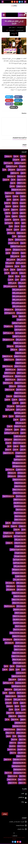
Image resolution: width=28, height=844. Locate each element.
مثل (9, 446)
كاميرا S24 (7, 440)
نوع (17, 669)
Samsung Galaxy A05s (19, 763)
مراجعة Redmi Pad (19, 516)
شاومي (15, 403)
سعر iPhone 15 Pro (19, 366)
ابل (4, 170)
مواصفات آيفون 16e (19, 556)
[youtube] (17, 2)
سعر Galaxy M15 (20, 363)
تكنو (8, 253)
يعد (10, 709)
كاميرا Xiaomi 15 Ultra (19, 443)
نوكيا (11, 669)
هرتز (5, 693)
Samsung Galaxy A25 (19, 769)
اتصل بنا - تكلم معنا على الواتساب (16, 822)
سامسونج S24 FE (9, 313)
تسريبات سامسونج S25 (19, 250)
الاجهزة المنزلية (20, 193)
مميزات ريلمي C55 (19, 540)
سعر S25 (12, 386)
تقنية (23, 253)
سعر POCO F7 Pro (9, 373)
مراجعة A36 (21, 476)
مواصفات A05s (20, 583)
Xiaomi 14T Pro (11, 779)
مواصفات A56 (21, 589)
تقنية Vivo (15, 253)
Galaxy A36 (21, 716)
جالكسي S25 (9, 263)
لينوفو (22, 446)
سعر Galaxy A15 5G (19, 356)
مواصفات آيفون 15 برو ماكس (17, 550)
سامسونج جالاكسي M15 (18, 303)
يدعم (17, 709)
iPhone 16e (21, 736)
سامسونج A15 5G (20, 310)
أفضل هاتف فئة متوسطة (18, 190)
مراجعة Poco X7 (20, 510)
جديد (23, 266)
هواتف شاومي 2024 (19, 699)
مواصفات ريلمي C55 (19, 566)
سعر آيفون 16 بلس (19, 330)
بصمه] (8, 230)
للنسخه (8, 443)
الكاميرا (22, 210)
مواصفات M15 (20, 606)
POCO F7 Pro (21, 746)
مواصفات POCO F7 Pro (19, 616)
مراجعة (8, 450)
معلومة (13, 526)
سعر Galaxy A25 (7, 356)
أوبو (23, 223)
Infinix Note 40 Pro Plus (18, 726)
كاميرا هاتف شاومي (19, 436)
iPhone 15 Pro (21, 729)
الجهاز (22, 200)
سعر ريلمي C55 (20, 340)
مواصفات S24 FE (20, 643)
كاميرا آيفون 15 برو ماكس (11, 433)
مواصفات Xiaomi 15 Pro (18, 653)
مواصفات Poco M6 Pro (19, 619)
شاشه (22, 403)
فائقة (22, 430)
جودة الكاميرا (21, 270)
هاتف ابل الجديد (20, 673)
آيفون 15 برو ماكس (19, 163)
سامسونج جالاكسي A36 (18, 293)
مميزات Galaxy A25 (19, 543)
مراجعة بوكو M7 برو (19, 460)
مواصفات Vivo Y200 (19, 646)
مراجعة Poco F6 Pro (7, 496)
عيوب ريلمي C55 (20, 423)
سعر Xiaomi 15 (9, 390)
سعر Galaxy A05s (20, 353)
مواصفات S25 (9, 643)
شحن (11, 416)
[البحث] (3, 2)
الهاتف (7, 213)
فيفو (16, 430)
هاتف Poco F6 (21, 693)
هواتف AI (8, 699)
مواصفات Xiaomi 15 (19, 649)
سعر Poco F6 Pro (10, 370)
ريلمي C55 (21, 283)
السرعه (22, 203)
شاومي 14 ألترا (20, 406)
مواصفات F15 (10, 589)
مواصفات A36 (10, 586)
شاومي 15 (10, 406)
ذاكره (22, 280)
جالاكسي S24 (10, 260)
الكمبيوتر (14, 210)
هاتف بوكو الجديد (20, 683)
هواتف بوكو (21, 696)
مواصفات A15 (9, 583)
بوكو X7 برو (21, 236)
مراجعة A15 (21, 473)
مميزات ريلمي (7, 536)
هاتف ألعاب (21, 679)
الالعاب (15, 196)
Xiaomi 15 (21, 783)
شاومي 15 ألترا (20, 410)
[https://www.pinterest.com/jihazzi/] (10, 842)
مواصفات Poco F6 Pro (19, 609)
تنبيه (23, 256)
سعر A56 (13, 350)
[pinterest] (15, 2)
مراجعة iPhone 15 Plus (18, 490)
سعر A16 (10, 346)
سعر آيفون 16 (8, 326)
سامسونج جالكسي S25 (18, 306)
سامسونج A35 (8, 310)
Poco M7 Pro (11, 749)
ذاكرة (10, 276)
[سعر (15, 156)
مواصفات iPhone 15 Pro (18, 603)
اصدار (12, 186)
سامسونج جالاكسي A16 (18, 290)
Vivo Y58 (22, 776)
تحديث (22, 243)
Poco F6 (13, 739)
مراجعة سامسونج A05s (18, 463)
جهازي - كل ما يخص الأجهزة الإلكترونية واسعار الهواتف (14, 838)
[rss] (12, 2)
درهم (6, 273)
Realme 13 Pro (20, 756)
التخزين (7, 196)
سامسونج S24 (20, 313)
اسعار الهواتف (20, 186)
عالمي (22, 420)
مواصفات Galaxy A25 (19, 596)
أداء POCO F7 (21, 183)
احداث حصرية (21, 180)
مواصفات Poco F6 (9, 606)
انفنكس (15, 220)
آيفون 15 (16, 160)
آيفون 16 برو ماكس (11, 166)
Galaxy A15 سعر (20, 713)
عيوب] (9, 426)
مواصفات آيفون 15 (19, 546)
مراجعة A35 (11, 473)
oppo (8, 736)
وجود (23, 706)
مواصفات (9, 543)
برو (10, 226)
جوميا (12, 270)
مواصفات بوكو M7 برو (19, 563)
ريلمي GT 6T (12, 283)
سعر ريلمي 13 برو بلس (18, 336)
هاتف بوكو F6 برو (8, 683)
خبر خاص (14, 273)
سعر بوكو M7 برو (8, 333)
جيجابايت (22, 273)
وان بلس (8, 703)
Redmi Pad (7, 759)
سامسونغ (22, 316)
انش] (23, 220)
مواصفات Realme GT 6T (18, 636)
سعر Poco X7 (21, 380)
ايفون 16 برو (8, 223)
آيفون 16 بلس (21, 170)
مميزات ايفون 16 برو (19, 536)
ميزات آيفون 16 (20, 666)
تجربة (10, 240)
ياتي (23, 709)
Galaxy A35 (9, 713)
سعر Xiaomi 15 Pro (19, 393)
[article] (14, 122)
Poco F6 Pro (21, 743)
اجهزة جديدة (11, 30)
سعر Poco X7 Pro (10, 380)
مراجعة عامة (9, 470)
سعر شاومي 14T (20, 346)
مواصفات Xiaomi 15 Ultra (18, 656)
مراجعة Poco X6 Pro (19, 506)
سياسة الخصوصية (20, 825)
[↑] (14, 833)
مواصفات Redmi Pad (19, 639)
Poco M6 (12, 746)
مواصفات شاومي (20, 576)
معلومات (22, 526)
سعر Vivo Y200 (20, 390)
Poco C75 (22, 739)
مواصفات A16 (21, 586)
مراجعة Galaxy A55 (19, 486)
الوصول (14, 216)
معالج (7, 523)
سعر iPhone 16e (7, 366)
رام (16, 280)
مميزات (16, 530)
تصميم (7, 250)
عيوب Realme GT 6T (19, 426)
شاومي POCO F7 (20, 416)
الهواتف (22, 216)
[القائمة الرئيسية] (4, 15)
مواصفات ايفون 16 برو (19, 560)
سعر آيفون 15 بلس (19, 326)
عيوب (15, 420)
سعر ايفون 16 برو (20, 333)
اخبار (13, 180)
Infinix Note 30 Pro (19, 723)
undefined (21, 15)
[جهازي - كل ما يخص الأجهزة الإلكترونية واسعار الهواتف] (14, 6)
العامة (15, 206)
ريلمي (10, 280)
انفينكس (8, 220)
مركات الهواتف (20, 829)
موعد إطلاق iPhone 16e (18, 659)
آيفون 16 (22, 166)
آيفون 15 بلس (8, 163)
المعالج (22, 213)
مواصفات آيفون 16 (19, 553)
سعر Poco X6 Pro (8, 376)
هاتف (4, 669)
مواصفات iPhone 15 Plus (18, 599)
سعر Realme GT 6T (19, 383)
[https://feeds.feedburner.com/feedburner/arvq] (8, 842)
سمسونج (22, 400)
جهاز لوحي (8, 266)
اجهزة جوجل (11, 176)
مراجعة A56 (11, 476)
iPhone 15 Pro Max (9, 729)
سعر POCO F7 (21, 373)
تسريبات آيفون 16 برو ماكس (17, 246)
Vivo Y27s (8, 773)
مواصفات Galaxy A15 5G (18, 593)
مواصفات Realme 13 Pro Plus (17, 633)
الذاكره (15, 200)
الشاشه (7, 203)
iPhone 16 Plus (20, 733)
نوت (23, 669)
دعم (23, 276)
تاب (14, 236)
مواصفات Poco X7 (20, 626)
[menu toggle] (25, 2)
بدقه (16, 226)
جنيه (16, 266)
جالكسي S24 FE (20, 263)
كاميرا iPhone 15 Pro (19, 440)
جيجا (6, 270)
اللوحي (6, 210)
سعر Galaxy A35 (20, 360)
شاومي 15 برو (9, 410)
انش (7, 216)
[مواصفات (7, 156)
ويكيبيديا (9, 706)
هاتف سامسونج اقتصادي (18, 686)
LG (6, 30)
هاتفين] (11, 693)
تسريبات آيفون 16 (13, 243)
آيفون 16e (11, 170)
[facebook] (22, 2)
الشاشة (14, 203)
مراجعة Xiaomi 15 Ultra (18, 523)
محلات (15, 450)
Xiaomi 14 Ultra (12, 776)
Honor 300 (14, 719)
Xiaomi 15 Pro (12, 783)
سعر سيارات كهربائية (19, 343)
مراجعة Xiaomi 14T (19, 520)
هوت (15, 703)
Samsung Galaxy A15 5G (18, 766)
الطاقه (22, 206)
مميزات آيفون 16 (8, 533)
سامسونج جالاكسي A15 (9, 286)
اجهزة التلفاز (14, 173)
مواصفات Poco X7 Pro (19, 629)
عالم (5, 416)
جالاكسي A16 (14, 256)
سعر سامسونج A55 (8, 340)
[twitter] (20, 2)
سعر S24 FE (21, 386)
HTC (7, 719)
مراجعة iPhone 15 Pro (19, 493)
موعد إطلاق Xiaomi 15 (19, 663)
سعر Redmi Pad (7, 383)
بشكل (16, 230)
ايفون (16, 223)
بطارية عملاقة (21, 233)
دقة (17, 276)
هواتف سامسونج (10, 696)
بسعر (23, 230)
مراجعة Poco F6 (20, 496)
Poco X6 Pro (21, 753)
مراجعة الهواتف (20, 456)
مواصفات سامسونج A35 (18, 570)
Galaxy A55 (12, 716)
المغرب (14, 213)
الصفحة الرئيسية (20, 30)
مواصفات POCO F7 (19, 613)
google (22, 719)
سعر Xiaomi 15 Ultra (19, 396)
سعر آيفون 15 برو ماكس (18, 323)
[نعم (23, 160)
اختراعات (6, 180)
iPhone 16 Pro (9, 733)
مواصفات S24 (7, 639)
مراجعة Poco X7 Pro (19, 513)
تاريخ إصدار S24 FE (20, 240)
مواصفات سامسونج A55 (18, 573)
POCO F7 (12, 743)
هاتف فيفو (7, 689)
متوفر (15, 446)
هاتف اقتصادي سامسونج (18, 676)
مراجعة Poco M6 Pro (19, 503)
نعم (5, 666)
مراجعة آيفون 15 (20, 453)
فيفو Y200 (8, 430)
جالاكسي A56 (21, 260)
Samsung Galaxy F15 (19, 773)
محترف (22, 450)
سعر (14, 316)
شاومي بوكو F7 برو (19, 413)
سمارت (8, 396)
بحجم (23, 226)
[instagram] (20, 842)
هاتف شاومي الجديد (19, 689)
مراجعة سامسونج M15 (18, 466)
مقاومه (5, 526)
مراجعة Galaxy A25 (19, 483)
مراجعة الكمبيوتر (8, 453)
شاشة (7, 400)
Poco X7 (12, 753)
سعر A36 (22, 350)
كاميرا (22, 433)
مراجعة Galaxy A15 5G (19, 480)
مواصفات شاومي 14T (19, 580)
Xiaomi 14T (21, 779)
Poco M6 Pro (21, 749)
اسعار (12, 183)
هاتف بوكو (11, 679)
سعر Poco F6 (21, 370)
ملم (23, 530)
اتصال (22, 173)
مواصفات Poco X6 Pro (19, 623)
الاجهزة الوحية (9, 193)
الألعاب (22, 196)
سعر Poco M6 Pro (20, 376)
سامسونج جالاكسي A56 (18, 300)
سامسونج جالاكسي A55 (18, 296)
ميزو (12, 666)
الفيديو (7, 206)
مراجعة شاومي (20, 470)
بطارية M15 (10, 233)
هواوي (22, 703)
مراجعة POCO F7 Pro (19, 500)
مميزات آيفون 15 (20, 533)
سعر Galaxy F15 (8, 360)
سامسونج (22, 286)
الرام (8, 200)
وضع (16, 706)
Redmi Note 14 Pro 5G (19, 759)
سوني (14, 400)
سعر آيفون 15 (21, 320)
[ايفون (22, 156)
